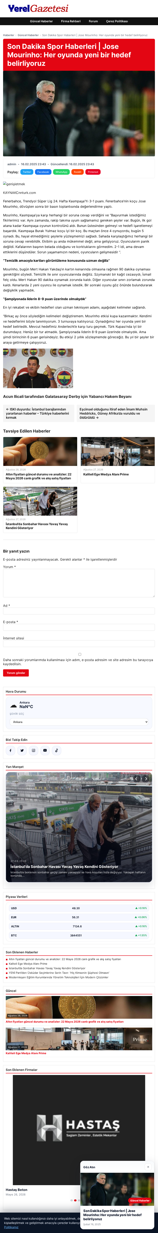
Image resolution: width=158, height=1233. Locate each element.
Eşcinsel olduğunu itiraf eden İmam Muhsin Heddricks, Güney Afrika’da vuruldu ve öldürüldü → (114, 413)
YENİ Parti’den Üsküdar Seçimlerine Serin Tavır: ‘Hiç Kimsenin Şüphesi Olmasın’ (59, 972)
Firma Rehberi (71, 21)
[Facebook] (10, 750)
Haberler (8, 35)
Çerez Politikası (117, 21)
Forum (93, 21)
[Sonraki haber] (145, 778)
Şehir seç (17, 713)
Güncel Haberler (41, 21)
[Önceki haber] (136, 778)
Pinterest (93, 171)
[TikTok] (56, 750)
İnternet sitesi (13, 638)
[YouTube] (45, 750)
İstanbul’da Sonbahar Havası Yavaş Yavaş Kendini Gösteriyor (47, 968)
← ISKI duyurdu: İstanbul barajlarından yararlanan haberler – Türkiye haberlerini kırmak (37, 413)
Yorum (9, 567)
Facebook (43, 171)
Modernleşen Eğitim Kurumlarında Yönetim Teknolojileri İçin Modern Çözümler (58, 977)
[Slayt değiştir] (71, 1200)
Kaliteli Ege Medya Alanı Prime (28, 963)
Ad (6, 606)
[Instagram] (33, 750)
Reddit (77, 171)
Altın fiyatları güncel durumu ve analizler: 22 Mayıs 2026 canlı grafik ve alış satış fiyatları (65, 959)
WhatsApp (61, 171)
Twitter (27, 171)
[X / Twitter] (22, 750)
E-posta (10, 622)
